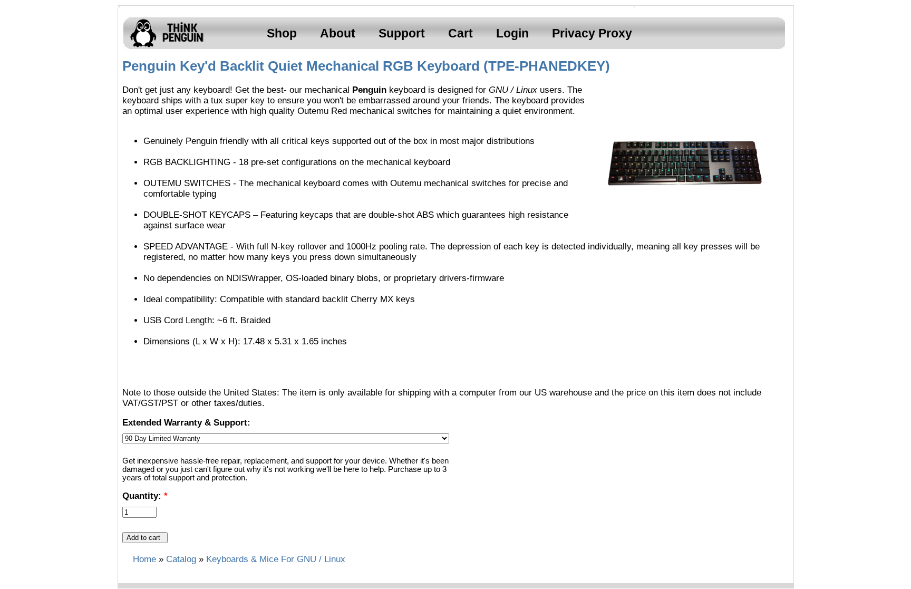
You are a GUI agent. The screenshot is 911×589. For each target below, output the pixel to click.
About (337, 33)
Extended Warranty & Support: (186, 423)
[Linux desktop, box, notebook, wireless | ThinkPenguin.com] (164, 47)
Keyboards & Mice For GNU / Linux (275, 559)
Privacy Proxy (592, 33)
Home (144, 559)
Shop (282, 33)
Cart (460, 33)
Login (512, 33)
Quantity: (145, 496)
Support (402, 33)
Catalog (181, 559)
